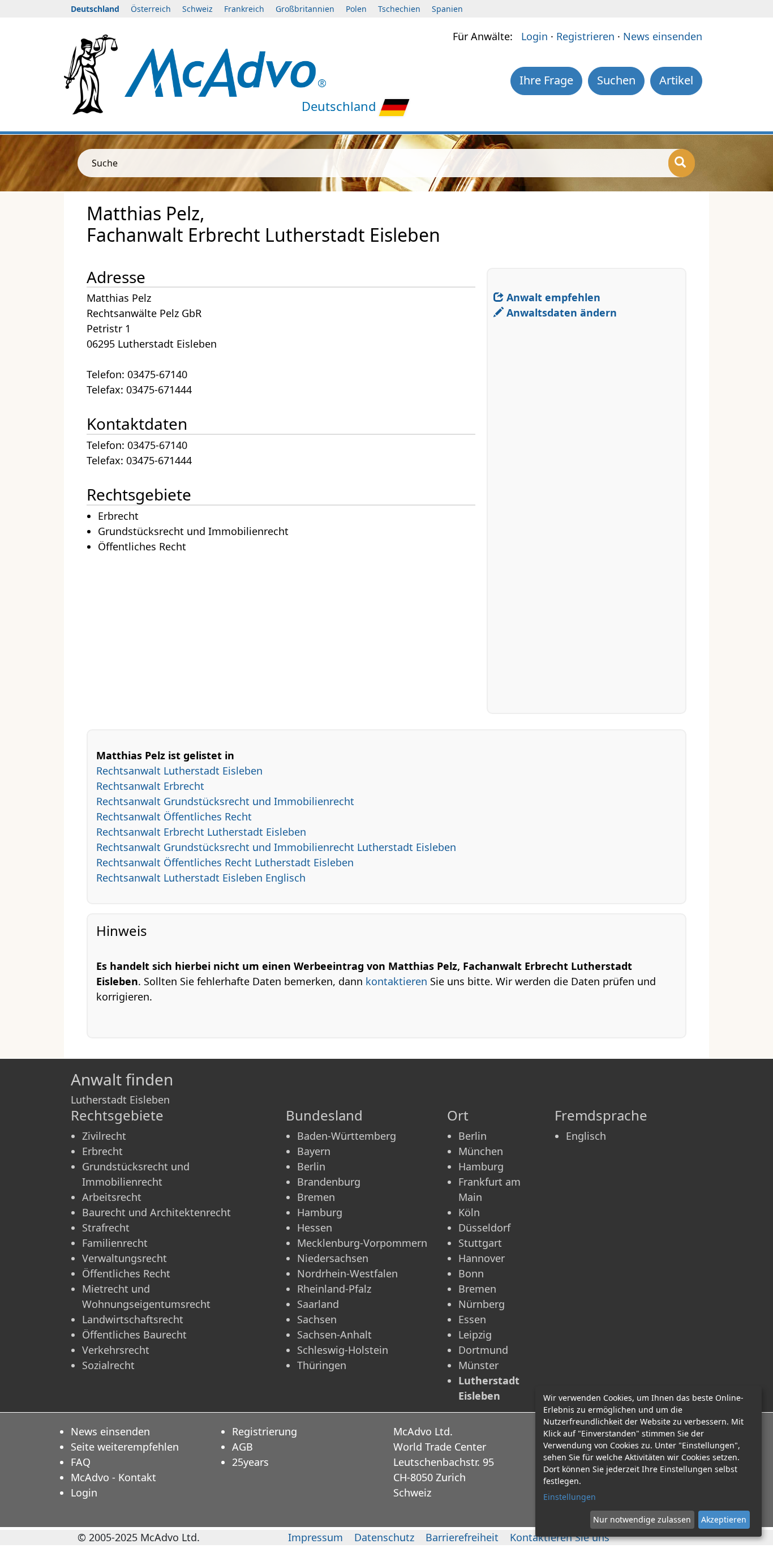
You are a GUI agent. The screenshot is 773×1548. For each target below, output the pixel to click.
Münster (478, 1365)
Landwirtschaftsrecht (132, 1319)
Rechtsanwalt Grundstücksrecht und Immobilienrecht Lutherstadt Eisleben (276, 847)
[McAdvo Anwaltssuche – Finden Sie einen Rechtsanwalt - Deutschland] (225, 71)
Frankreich (244, 8)
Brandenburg (328, 1181)
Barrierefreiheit (462, 1537)
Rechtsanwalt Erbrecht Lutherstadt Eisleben (201, 832)
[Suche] (681, 163)
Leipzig (475, 1334)
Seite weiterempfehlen (125, 1446)
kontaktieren (396, 981)
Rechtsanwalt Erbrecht (150, 786)
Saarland (318, 1304)
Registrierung (264, 1431)
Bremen (316, 1197)
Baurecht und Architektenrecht (156, 1212)
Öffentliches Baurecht (134, 1334)
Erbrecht (102, 1151)
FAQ (81, 1462)
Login (534, 36)
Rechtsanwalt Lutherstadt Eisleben (179, 770)
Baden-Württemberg (346, 1136)
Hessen (314, 1227)
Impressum (315, 1537)
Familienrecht (115, 1243)
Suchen (616, 80)
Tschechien (399, 8)
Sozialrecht (108, 1365)
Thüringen (321, 1365)
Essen (472, 1319)
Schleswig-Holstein (342, 1350)
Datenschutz (384, 1537)
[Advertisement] (287, 634)
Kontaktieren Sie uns (559, 1537)
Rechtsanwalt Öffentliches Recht (174, 816)
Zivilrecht (104, 1136)
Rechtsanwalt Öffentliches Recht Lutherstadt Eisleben (225, 862)
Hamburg (319, 1212)
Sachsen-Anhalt (334, 1334)
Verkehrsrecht (115, 1350)
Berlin (311, 1166)
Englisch (586, 1136)
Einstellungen (569, 1496)
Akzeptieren (723, 1519)
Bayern (313, 1151)
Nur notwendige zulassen (642, 1519)
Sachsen (317, 1319)
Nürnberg (481, 1304)
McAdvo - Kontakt (113, 1477)
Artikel (676, 80)
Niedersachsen (332, 1258)
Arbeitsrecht (111, 1197)
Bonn (471, 1273)
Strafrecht (106, 1227)
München (480, 1151)
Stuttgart (480, 1243)
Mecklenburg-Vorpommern (362, 1243)
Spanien (447, 8)
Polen (356, 8)
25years (250, 1462)
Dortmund (483, 1350)
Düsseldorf (484, 1227)
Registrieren (585, 36)
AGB (242, 1446)
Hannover (481, 1258)
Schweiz (197, 8)
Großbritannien (305, 8)
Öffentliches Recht (126, 1273)
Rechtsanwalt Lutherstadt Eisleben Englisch (201, 877)
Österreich (151, 8)
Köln (469, 1212)
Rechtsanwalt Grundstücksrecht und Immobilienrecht (225, 801)
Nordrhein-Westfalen (347, 1273)
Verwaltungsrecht (124, 1258)
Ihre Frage (546, 80)
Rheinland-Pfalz (334, 1288)
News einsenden (662, 36)
